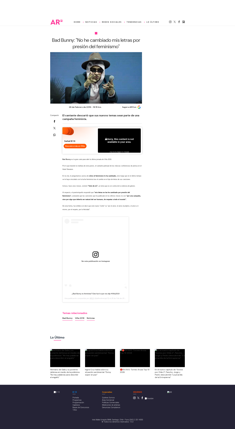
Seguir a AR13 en (129, 107)
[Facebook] (179, 22)
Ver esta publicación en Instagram (95, 261)
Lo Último (153, 22)
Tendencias (134, 22)
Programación (78, 403)
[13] (183, 22)
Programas (77, 400)
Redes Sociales (112, 22)
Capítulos (76, 405)
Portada (76, 398)
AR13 (92, 298)
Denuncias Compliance (111, 407)
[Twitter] (174, 22)
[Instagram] (170, 22)
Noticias (91, 22)
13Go (75, 410)
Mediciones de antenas (111, 405)
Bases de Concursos (81, 407)
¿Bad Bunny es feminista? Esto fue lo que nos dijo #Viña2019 (95, 294)
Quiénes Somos (108, 398)
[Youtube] (149, 398)
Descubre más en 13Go (75, 146)
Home (77, 22)
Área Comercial (108, 400)
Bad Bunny (67, 318)
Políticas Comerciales (110, 403)
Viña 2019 (79, 318)
